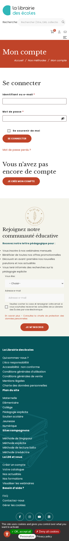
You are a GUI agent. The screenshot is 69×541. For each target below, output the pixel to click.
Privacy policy (44, 536)
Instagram (30, 517)
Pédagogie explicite (15, 412)
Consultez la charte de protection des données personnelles (34, 317)
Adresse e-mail (13, 290)
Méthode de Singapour (17, 438)
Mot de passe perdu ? (17, 150)
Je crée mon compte (21, 181)
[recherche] (63, 22)
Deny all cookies (48, 531)
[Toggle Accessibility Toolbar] (7, 534)
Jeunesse (9, 421)
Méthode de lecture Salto (19, 448)
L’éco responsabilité (16, 362)
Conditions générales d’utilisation (24, 372)
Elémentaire (11, 403)
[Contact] (65, 32)
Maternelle (10, 398)
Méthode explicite (14, 443)
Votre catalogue (13, 469)
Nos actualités (12, 474)
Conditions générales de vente (23, 376)
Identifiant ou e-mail (27, 94)
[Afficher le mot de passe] (63, 118)
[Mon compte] (59, 32)
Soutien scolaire (13, 416)
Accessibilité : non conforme (21, 367)
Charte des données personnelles (25, 385)
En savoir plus (12, 315)
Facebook (20, 517)
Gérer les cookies (14, 505)
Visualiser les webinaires (18, 483)
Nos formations (13, 479)
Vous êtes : (10, 276)
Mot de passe (21, 111)
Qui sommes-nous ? (16, 358)
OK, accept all (22, 531)
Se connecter (17, 138)
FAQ (5, 496)
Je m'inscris (35, 327)
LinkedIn (49, 517)
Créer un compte (14, 465)
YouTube (39, 517)
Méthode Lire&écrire (16, 452)
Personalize (27, 536)
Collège (8, 407)
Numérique (10, 426)
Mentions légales (14, 381)
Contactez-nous (13, 500)
